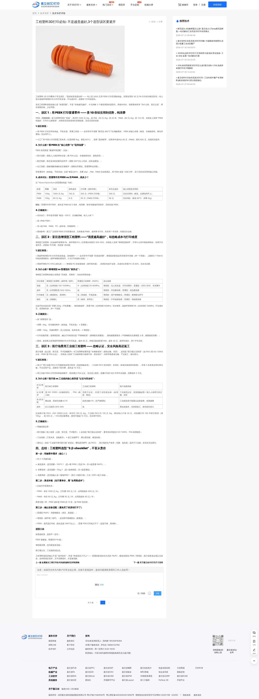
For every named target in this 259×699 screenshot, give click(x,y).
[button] (74, 4)
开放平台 (181, 680)
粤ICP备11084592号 (96, 695)
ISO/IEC (174, 695)
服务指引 (70, 641)
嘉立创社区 (71, 680)
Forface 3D (163, 680)
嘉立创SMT (108, 668)
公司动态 (70, 649)
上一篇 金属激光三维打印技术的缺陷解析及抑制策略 (57, 562)
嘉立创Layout (128, 680)
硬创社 (88, 680)
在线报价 (217, 4)
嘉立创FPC (90, 668)
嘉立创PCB (71, 668)
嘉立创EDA (71, 676)
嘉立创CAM (108, 676)
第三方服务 (145, 680)
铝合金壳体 (163, 672)
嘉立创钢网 (126, 668)
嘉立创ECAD (182, 676)
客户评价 (70, 645)
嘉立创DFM (127, 676)
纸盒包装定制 (164, 668)
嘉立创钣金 (126, 672)
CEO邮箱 (75, 689)
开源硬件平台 (109, 680)
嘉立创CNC (108, 672)
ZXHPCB (199, 668)
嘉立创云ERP (164, 676)
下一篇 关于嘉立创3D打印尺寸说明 (148, 562)
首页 (34, 13)
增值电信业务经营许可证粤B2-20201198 (152, 695)
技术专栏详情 (58, 13)
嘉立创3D (89, 672)
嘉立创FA (71, 672)
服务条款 (197, 695)
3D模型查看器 (146, 676)
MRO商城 (144, 672)
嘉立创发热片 (146, 668)
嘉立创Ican (90, 676)
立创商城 (181, 668)
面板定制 (181, 672)
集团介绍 (65, 689)
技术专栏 (45, 13)
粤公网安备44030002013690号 (120, 695)
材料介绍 (52, 645)
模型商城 (52, 641)
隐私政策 (187, 695)
